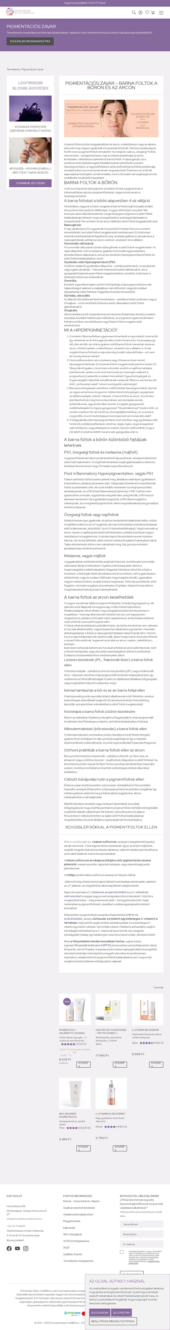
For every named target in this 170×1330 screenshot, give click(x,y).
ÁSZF (66, 1247)
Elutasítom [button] (121, 1312)
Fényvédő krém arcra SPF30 (93, 945)
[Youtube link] (17, 1248)
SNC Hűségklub (72, 1234)
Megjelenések (71, 1221)
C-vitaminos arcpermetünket (107, 892)
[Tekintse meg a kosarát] (153, 12)
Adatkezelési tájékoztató (78, 1214)
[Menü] (161, 13)
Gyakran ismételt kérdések (79, 1208)
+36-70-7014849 (16, 1226)
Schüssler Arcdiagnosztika (30, 41)
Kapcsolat (69, 1227)
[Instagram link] (25, 1248)
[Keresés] (134, 13)
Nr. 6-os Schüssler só (78, 842)
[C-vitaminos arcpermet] (111, 1093)
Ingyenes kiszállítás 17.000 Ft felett (85, 3)
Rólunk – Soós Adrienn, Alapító (81, 1201)
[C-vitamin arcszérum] (147, 1009)
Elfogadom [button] (99, 1312)
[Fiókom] (140, 13)
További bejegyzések (30, 183)
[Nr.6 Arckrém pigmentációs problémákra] (74, 1093)
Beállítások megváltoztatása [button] (113, 1321)
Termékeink (13, 69)
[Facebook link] (9, 1248)
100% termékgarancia (76, 1241)
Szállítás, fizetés (72, 1254)
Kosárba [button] (83, 1065)
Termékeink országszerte (78, 1261)
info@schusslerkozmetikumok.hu (24, 1218)
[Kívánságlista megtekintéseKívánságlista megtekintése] (147, 12)
